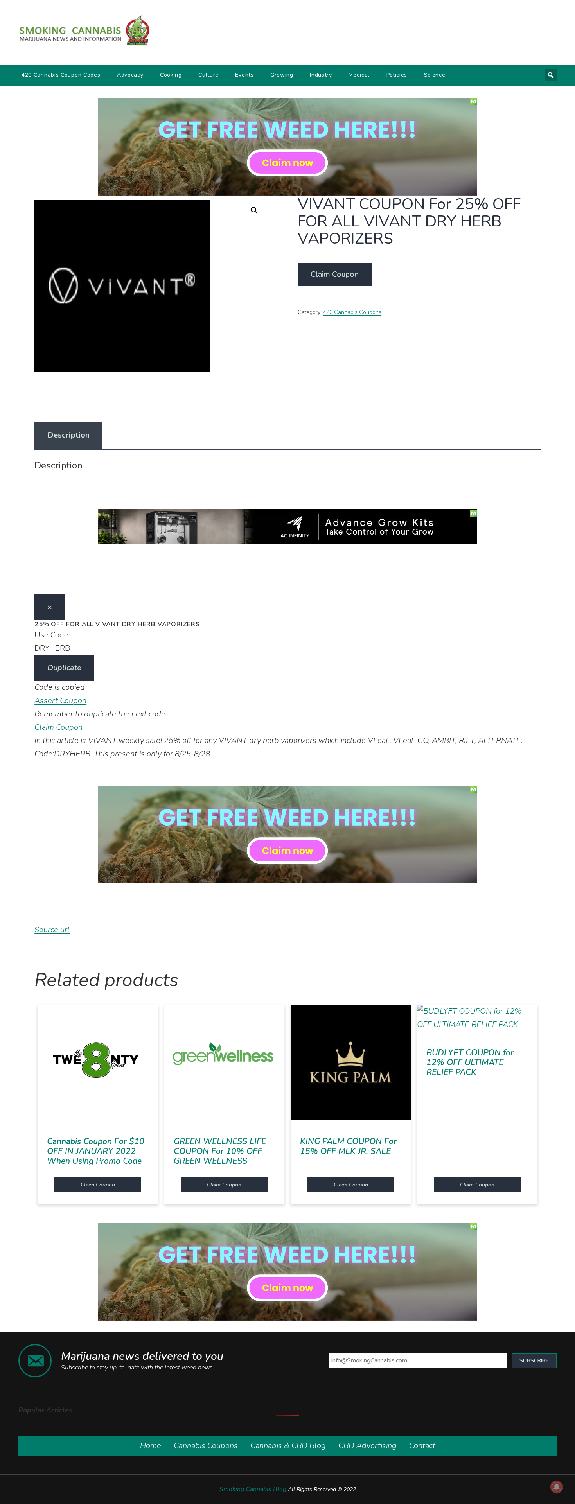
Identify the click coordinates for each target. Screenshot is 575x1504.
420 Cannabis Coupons (352, 312)
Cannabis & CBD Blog (288, 1445)
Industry (321, 75)
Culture (208, 75)
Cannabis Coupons (206, 1445)
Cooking (171, 75)
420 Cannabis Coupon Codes (61, 75)
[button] (254, 210)
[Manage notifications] (556, 1487)
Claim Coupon (335, 274)
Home (150, 1445)
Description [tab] (68, 435)
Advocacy (130, 75)
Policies (397, 75)
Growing (281, 75)
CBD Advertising (367, 1445)
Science (435, 75)
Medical (359, 75)
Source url (52, 929)
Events (244, 75)
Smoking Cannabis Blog (252, 1489)
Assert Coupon (60, 700)
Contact (422, 1445)
